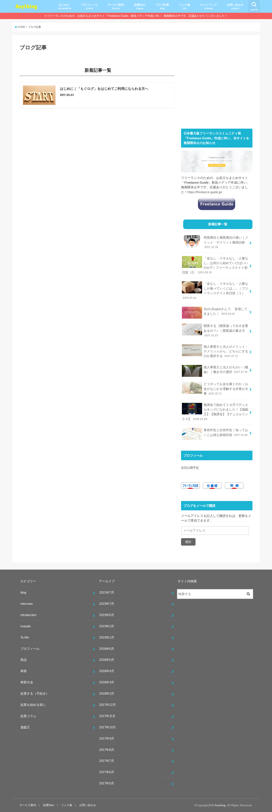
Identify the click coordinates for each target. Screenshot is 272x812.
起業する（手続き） (34, 693)
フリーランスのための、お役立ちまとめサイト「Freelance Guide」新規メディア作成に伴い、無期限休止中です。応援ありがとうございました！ (137, 15)
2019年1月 (106, 637)
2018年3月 (106, 682)
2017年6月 (106, 772)
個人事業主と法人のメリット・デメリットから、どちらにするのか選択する (226, 351)
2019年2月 (106, 626)
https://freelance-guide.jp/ (204, 192)
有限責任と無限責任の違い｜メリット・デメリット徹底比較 (226, 242)
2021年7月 (106, 592)
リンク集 (184, 6)
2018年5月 (106, 659)
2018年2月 (106, 693)
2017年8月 (106, 749)
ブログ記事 (162, 6)
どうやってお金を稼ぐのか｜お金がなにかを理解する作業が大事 (226, 388)
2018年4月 (106, 671)
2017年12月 (107, 704)
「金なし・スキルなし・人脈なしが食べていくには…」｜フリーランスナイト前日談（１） (215, 291)
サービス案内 (116, 6)
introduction (28, 615)
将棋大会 (26, 682)
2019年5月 (106, 615)
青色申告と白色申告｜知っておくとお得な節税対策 (226, 432)
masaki (25, 626)
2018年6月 (106, 648)
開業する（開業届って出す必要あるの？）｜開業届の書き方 (226, 330)
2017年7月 (106, 761)
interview (26, 603)
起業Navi (139, 6)
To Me (24, 637)
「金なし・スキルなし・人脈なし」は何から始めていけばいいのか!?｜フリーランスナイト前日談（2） (215, 265)
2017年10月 (107, 727)
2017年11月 (107, 716)
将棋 (23, 671)
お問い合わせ (235, 6)
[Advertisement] (216, 85)
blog (23, 592)
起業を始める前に (33, 704)
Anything (26, 6)
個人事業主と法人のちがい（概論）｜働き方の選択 (226, 370)
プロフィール (89, 6)
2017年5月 (106, 783)
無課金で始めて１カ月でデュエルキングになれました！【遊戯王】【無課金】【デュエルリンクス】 (215, 412)
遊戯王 (25, 727)
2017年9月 (106, 738)
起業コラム (28, 716)
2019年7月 (106, 603)
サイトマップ (208, 6)
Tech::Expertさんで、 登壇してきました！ (225, 311)
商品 (23, 659)
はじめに (64, 6)
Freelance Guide (196, 182)
